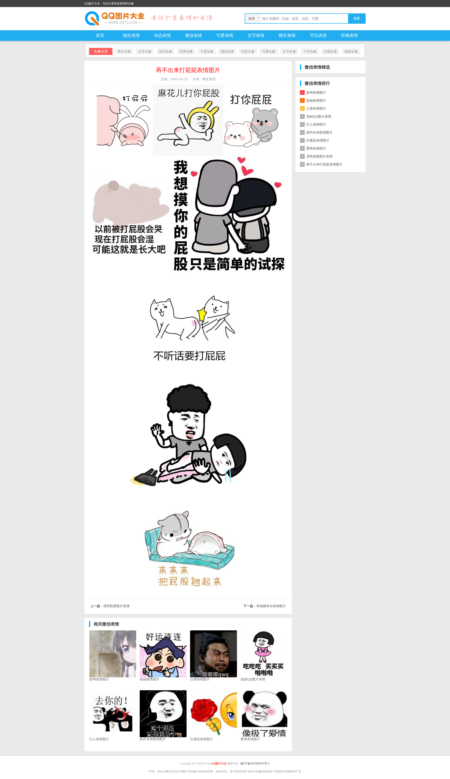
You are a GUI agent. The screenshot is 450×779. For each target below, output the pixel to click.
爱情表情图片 (314, 148)
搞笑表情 (131, 35)
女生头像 (144, 51)
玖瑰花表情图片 (316, 140)
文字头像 (289, 51)
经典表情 (349, 35)
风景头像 (186, 51)
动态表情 (162, 35)
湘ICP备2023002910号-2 (255, 763)
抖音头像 (248, 51)
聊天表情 (287, 35)
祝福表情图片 (314, 100)
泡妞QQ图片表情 (316, 116)
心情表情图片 (314, 108)
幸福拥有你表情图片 (271, 606)
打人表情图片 (314, 124)
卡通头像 (206, 51)
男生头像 (124, 51)
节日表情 (318, 35)
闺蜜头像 (351, 51)
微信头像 (227, 51)
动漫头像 (330, 51)
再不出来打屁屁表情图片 (321, 164)
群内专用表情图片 (317, 132)
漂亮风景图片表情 (116, 606)
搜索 (356, 18)
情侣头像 (165, 51)
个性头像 (309, 51)
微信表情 (193, 35)
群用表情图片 (314, 92)
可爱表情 (224, 35)
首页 (100, 35)
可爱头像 (268, 51)
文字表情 (256, 35)
